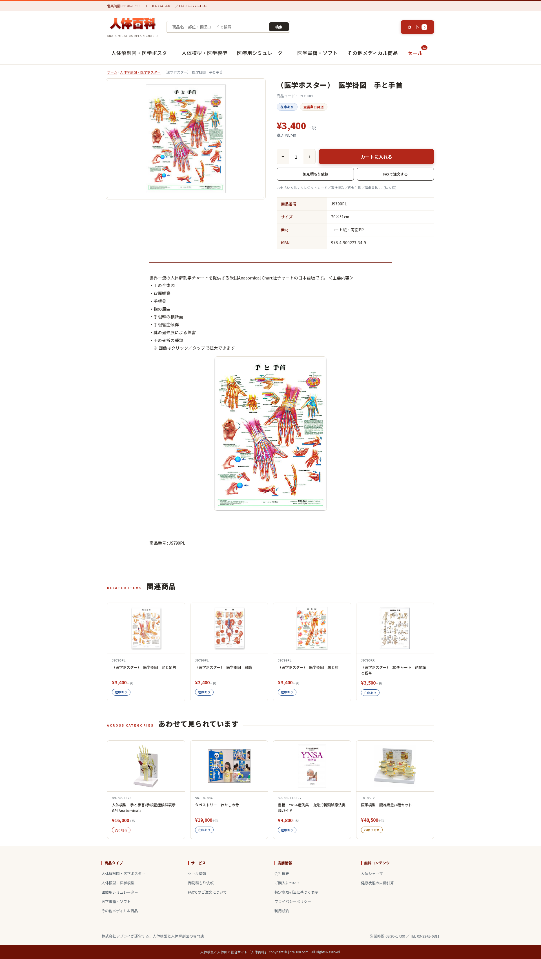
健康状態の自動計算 (377, 882)
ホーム (112, 72)
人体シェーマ (372, 873)
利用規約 (281, 910)
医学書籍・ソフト (317, 52)
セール (416, 50)
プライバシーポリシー (292, 901)
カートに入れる (376, 156)
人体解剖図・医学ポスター (141, 52)
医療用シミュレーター (262, 52)
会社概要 (281, 873)
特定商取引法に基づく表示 (296, 892)
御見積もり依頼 (315, 174)
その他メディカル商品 (372, 52)
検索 (279, 27)
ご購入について (287, 882)
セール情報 (197, 873)
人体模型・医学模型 (204, 52)
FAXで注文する (395, 174)
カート (416, 27)
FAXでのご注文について (207, 892)
